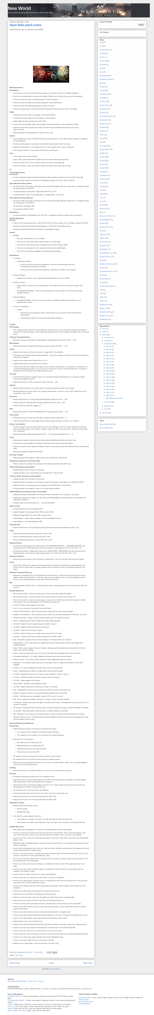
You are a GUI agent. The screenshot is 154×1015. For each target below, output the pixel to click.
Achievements (105, 50)
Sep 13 (109, 389)
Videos (102, 301)
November (108, 337)
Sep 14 (109, 386)
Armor (102, 61)
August (107, 406)
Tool (101, 293)
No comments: (39, 952)
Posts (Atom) (55, 969)
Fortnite (10, 1004)
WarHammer (104, 304)
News (102, 231)
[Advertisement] (51, 48)
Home (51, 963)
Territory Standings (106, 286)
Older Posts (88, 963)
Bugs (101, 83)
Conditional (104, 94)
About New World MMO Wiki (17, 981)
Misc (101, 212)
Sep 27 (109, 346)
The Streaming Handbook (16, 1000)
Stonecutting (104, 279)
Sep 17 (109, 377)
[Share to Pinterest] (56, 952)
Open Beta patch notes (25, 25)
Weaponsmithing (106, 312)
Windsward (104, 319)
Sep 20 (109, 368)
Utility (102, 297)
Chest (102, 90)
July (105, 409)
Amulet (102, 53)
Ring (101, 260)
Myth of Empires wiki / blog (16, 1010)
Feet (101, 138)
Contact (41, 981)
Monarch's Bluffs (106, 216)
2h (101, 46)
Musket (102, 223)
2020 (104, 413)
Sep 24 (109, 355)
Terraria (10, 1008)
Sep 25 (109, 352)
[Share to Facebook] (54, 952)
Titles (101, 290)
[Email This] (47, 952)
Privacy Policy (32, 981)
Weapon (103, 308)
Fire (101, 142)
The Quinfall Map (84, 1004)
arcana (102, 57)
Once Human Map (106, 428)
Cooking (103, 98)
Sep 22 (109, 362)
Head (102, 164)
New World (19, 8)
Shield (102, 268)
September (108, 344)
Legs (101, 183)
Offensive (103, 234)
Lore (101, 201)
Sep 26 (109, 349)
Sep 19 (109, 371)
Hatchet (102, 160)
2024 (104, 329)
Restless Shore (105, 256)
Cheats (102, 87)
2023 (104, 332)
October (107, 340)
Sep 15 (109, 383)
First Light (103, 146)
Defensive (103, 109)
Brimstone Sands (106, 79)
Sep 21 (109, 365)
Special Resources (106, 271)
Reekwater (103, 249)
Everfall (102, 127)
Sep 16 (109, 380)
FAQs (102, 135)
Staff (101, 275)
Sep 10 (109, 392)
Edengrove (104, 120)
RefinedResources (106, 253)
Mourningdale (105, 220)
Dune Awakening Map (107, 424)
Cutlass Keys (104, 105)
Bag (101, 68)
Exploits (102, 131)
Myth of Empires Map (86, 1002)
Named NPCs (104, 227)
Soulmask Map (83, 999)
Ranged (102, 245)
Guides (102, 153)
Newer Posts (15, 963)
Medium (103, 208)
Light (101, 194)
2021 (104, 335)
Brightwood (104, 75)
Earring (102, 112)
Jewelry (102, 179)
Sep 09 (109, 395)
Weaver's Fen (105, 315)
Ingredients (104, 175)
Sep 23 (109, 359)
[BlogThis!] (50, 952)
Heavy (102, 168)
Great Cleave (104, 149)
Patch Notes (19, 955)
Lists (101, 197)
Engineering (104, 124)
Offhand (103, 238)
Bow (101, 72)
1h (101, 42)
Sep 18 (109, 374)
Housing (103, 171)
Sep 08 (109, 402)
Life (101, 190)
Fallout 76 (11, 1006)
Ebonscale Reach (106, 116)
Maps (102, 205)
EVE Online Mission (14, 996)
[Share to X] (52, 952)
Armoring (103, 64)
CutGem (103, 101)
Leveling (103, 186)
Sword (102, 282)
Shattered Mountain (107, 264)
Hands (102, 157)
